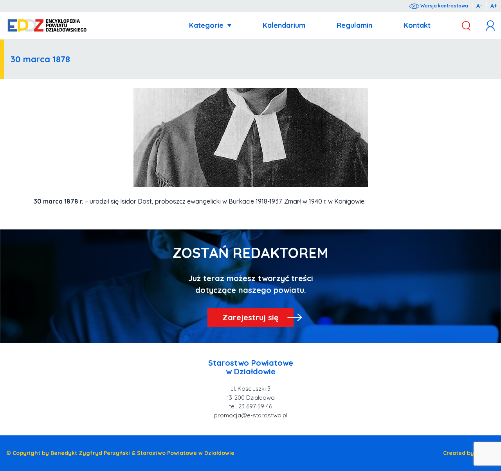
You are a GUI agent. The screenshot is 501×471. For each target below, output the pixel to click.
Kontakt (417, 25)
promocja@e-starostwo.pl (250, 415)
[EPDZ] (47, 25)
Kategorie (206, 25)
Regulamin (354, 25)
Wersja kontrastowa (443, 6)
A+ (493, 5)
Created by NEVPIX (469, 453)
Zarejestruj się (250, 317)
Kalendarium (284, 25)
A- (479, 5)
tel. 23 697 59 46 (250, 406)
